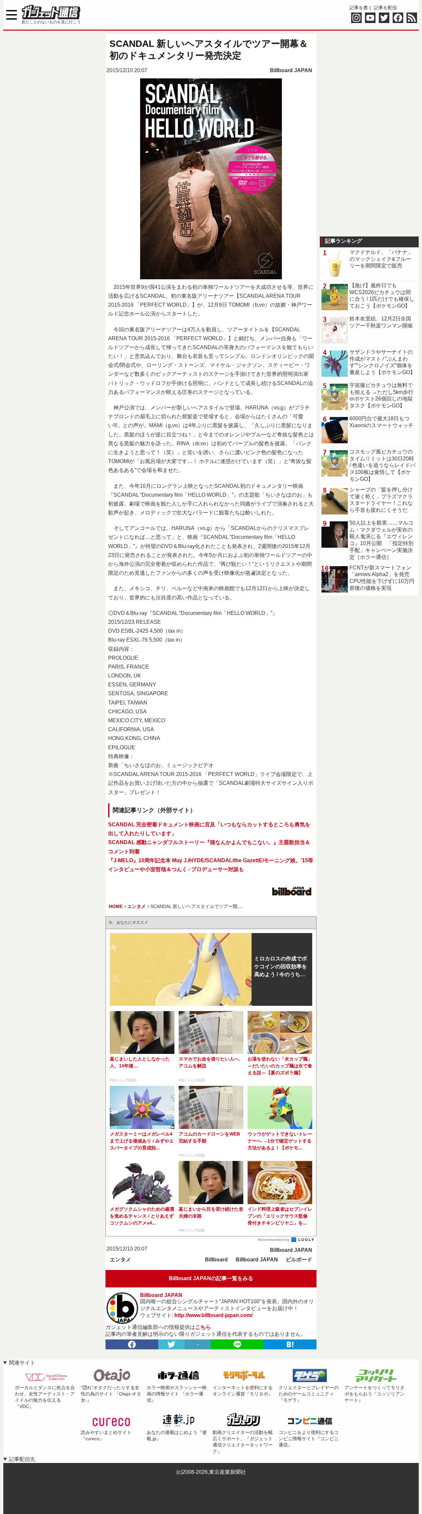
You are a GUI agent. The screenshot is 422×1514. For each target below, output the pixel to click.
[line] (237, 1344)
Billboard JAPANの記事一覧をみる (211, 1278)
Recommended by (274, 1240)
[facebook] (132, 1344)
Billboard (216, 1259)
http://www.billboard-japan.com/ (213, 1315)
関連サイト (22, 1362)
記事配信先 (22, 1459)
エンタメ (120, 1259)
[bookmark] (290, 1344)
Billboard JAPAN (291, 70)
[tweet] (171, 1344)
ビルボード (299, 1259)
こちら (203, 1327)
